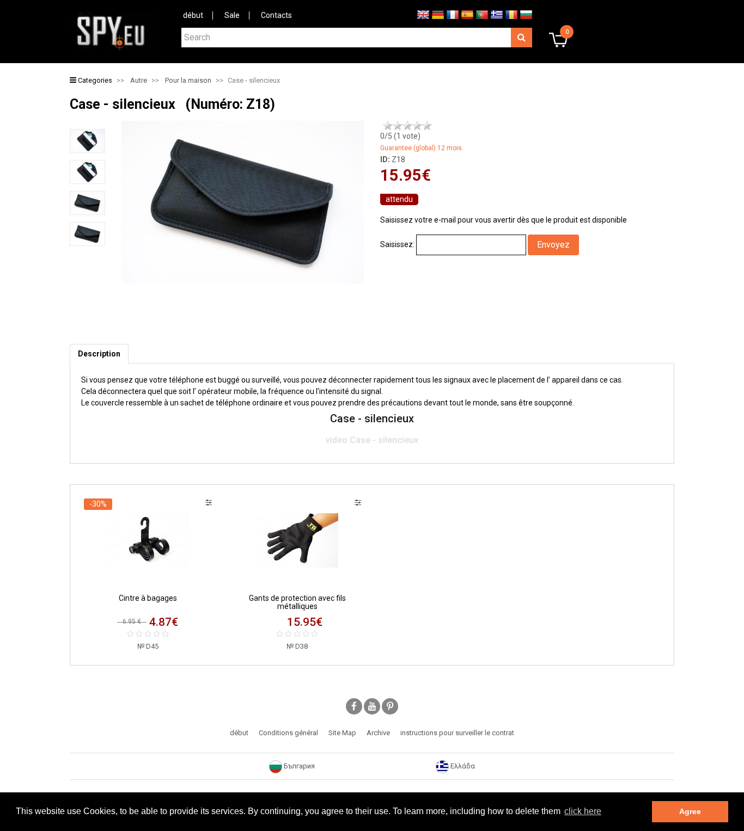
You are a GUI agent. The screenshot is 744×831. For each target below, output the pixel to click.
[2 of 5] (398, 126)
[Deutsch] (437, 14)
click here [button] (582, 811)
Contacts (276, 15)
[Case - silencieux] (87, 141)
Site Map (342, 733)
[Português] (482, 14)
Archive (378, 733)
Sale (232, 15)
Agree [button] (690, 811)
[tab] (99, 354)
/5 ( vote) (400, 136)
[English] (423, 14)
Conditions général (288, 733)
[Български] (526, 14)
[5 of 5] (427, 126)
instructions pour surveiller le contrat (457, 733)
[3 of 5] (407, 126)
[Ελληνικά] (496, 14)
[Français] (452, 14)
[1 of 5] (388, 126)
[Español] (467, 14)
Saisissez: (397, 244)
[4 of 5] (417, 126)
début (193, 15)
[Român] (511, 14)
